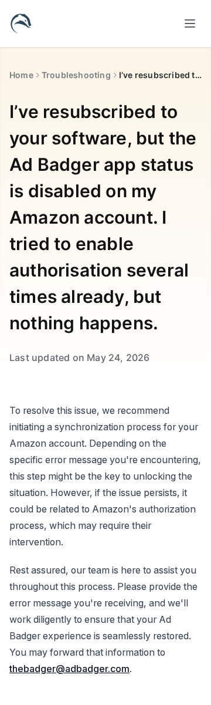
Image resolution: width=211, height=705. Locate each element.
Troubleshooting (76, 75)
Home (21, 75)
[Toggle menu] (190, 23)
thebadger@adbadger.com (69, 668)
